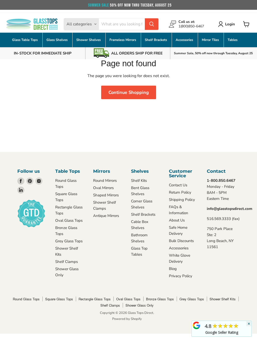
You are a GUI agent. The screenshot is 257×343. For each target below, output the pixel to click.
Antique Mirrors (106, 215)
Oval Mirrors (103, 187)
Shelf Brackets (156, 40)
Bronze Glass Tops (160, 299)
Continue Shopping (128, 92)
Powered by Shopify (127, 319)
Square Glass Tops (59, 299)
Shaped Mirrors (106, 195)
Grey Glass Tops (69, 241)
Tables (232, 40)
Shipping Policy (182, 199)
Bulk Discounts (181, 240)
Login (230, 24)
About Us (177, 220)
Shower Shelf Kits (223, 299)
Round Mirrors (105, 180)
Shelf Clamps (66, 261)
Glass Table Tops (25, 40)
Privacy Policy (180, 275)
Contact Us (178, 185)
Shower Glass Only (139, 305)
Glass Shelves (57, 40)
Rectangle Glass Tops (95, 299)
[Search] (151, 24)
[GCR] (196, 325)
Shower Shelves (89, 40)
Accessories (185, 40)
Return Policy (180, 192)
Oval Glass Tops (69, 220)
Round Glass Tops (26, 299)
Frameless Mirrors (123, 40)
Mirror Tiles (211, 40)
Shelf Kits (139, 180)
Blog (173, 268)
